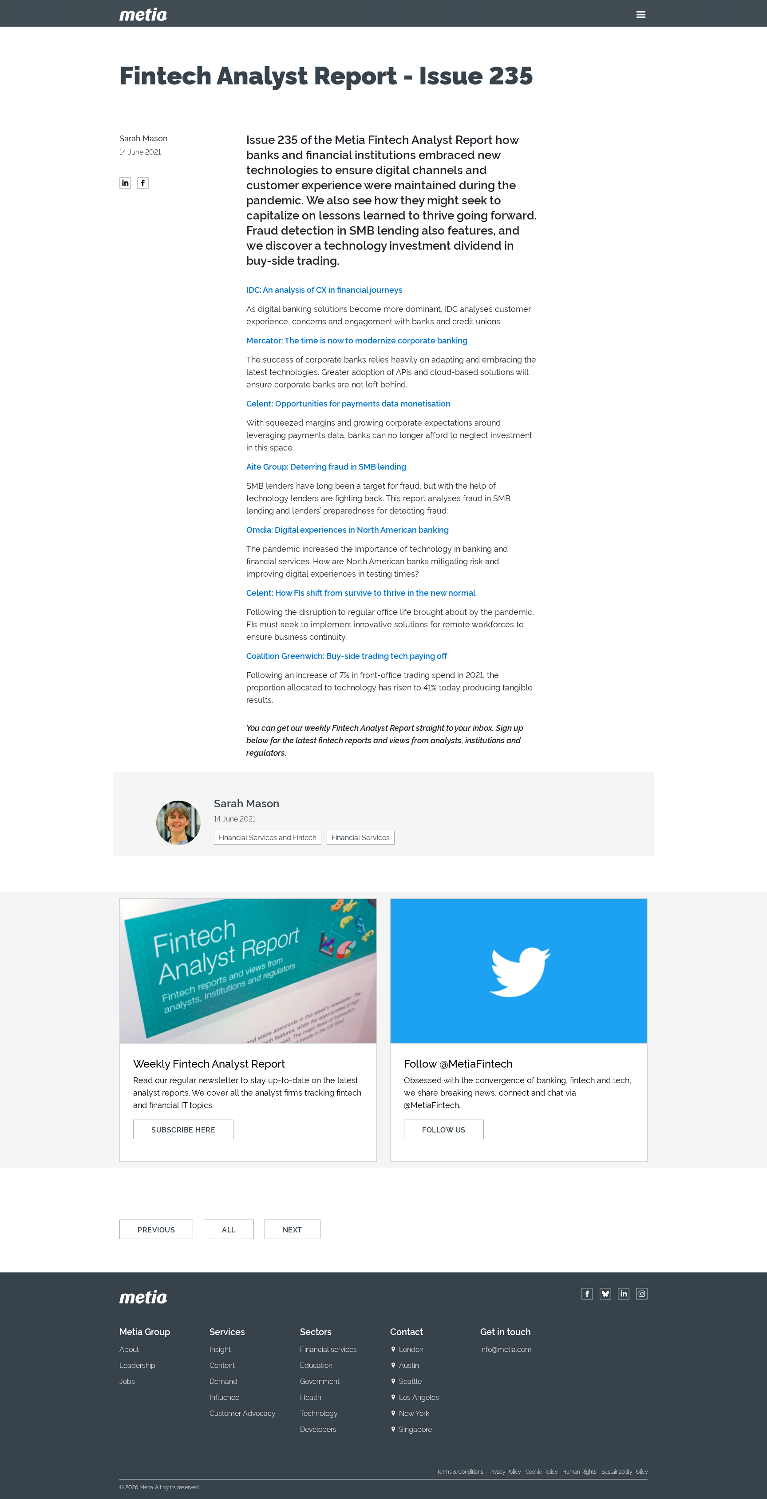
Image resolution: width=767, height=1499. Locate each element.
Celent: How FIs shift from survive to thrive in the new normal (360, 592)
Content (222, 1365)
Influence (224, 1397)
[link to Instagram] (642, 1294)
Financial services (328, 1349)
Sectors (316, 1331)
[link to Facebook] (587, 1294)
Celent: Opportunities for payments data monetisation (348, 403)
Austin (409, 1365)
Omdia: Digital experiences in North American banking (347, 529)
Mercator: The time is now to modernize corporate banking (356, 340)
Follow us (444, 1129)
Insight (220, 1349)
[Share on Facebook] (143, 183)
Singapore (415, 1429)
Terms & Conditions (460, 1471)
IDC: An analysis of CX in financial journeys (324, 289)
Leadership (137, 1365)
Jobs (127, 1381)
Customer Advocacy (243, 1413)
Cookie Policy (541, 1471)
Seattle (410, 1381)
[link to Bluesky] (605, 1294)
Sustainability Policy (624, 1471)
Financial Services (361, 837)
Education (316, 1365)
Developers (318, 1429)
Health (310, 1397)
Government (320, 1381)
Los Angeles (419, 1397)
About (129, 1349)
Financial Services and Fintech (267, 837)
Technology (319, 1413)
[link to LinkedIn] (623, 1294)
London (411, 1349)
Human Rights (579, 1471)
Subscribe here (183, 1129)
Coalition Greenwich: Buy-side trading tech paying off (346, 655)
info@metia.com (506, 1349)
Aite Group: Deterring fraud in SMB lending (326, 466)
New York (414, 1413)
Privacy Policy (504, 1471)
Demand (223, 1381)
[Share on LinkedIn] (125, 183)
